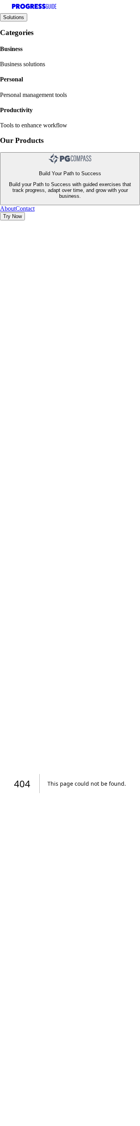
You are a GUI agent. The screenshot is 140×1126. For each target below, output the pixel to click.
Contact (25, 208)
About (8, 208)
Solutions (13, 17)
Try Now (12, 216)
